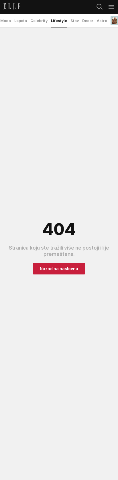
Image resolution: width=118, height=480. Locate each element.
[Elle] (10, 6)
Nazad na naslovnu (59, 268)
